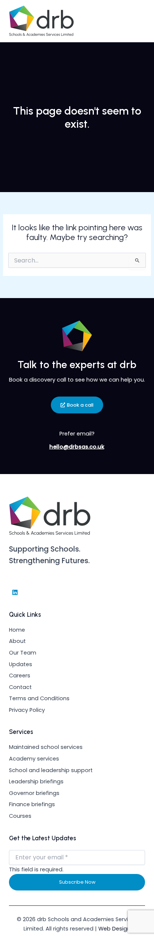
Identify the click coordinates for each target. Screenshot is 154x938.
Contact (20, 687)
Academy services (34, 758)
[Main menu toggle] (136, 21)
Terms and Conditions (39, 698)
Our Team (22, 652)
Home (17, 630)
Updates (20, 664)
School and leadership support (51, 770)
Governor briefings (34, 793)
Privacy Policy (27, 710)
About (17, 641)
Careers (19, 675)
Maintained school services (46, 747)
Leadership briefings (36, 781)
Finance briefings (32, 804)
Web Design (114, 928)
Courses (20, 816)
